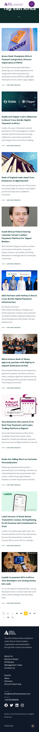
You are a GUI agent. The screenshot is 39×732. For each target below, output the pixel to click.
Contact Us (9, 668)
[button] (32, 4)
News (6, 678)
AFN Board (9, 662)
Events (7, 675)
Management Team (13, 665)
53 (8, 617)
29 (21, 613)
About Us (8, 656)
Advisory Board (11, 659)
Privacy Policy (8, 726)
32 (35, 613)
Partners (8, 681)
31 (30, 613)
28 (17, 613)
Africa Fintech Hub (12, 684)
